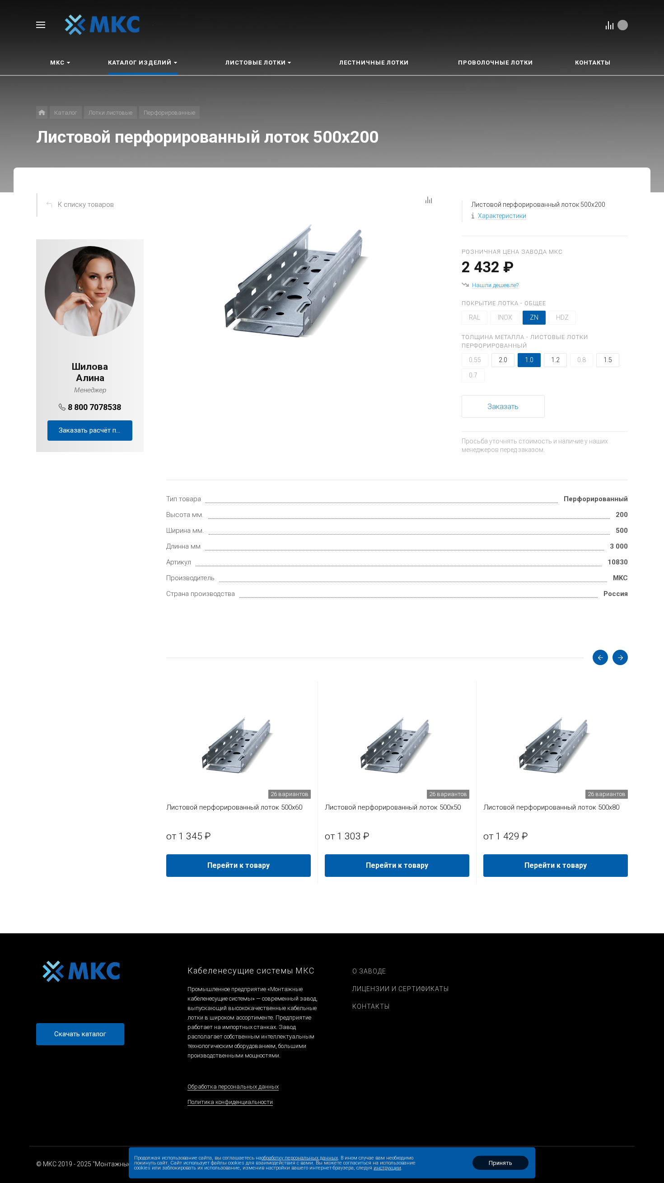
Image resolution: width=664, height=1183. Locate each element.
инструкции (387, 1168)
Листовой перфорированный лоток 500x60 (234, 807)
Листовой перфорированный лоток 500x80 (551, 807)
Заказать (503, 406)
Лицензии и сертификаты (400, 988)
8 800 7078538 (94, 407)
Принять (500, 1163)
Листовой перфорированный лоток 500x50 (393, 807)
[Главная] (41, 112)
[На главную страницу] (102, 24)
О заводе (369, 971)
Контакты (371, 1006)
